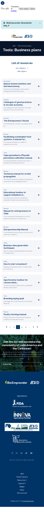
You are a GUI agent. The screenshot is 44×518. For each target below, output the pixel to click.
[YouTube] (31, 453)
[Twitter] (26, 453)
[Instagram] (17, 453)
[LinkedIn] (21, 453)
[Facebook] (12, 453)
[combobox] (22, 68)
